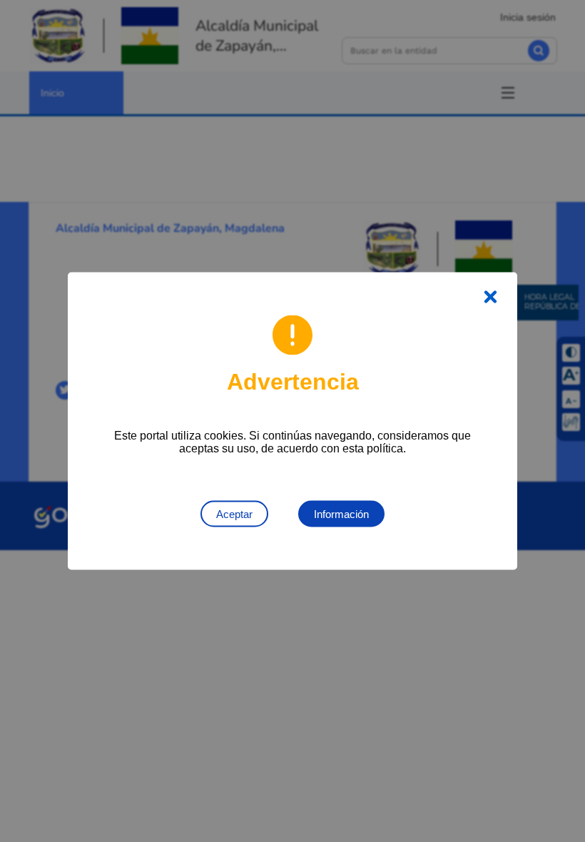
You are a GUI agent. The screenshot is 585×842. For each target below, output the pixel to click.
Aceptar (234, 514)
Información (341, 514)
